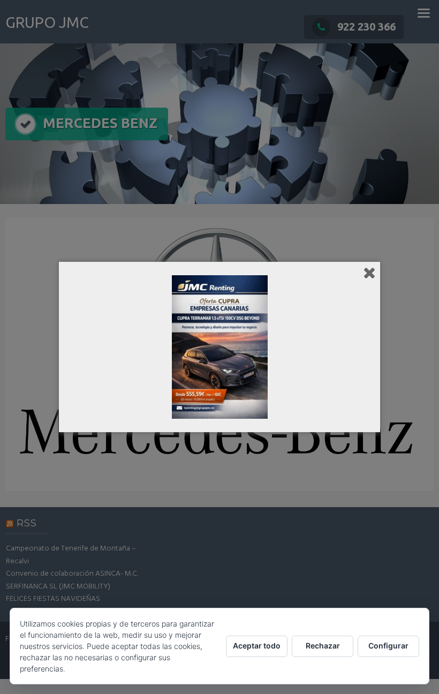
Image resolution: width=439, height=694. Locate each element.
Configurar (388, 645)
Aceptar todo (257, 645)
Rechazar (323, 645)
